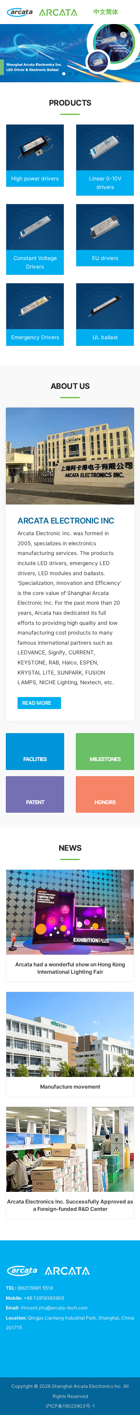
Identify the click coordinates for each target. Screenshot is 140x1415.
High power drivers (35, 178)
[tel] (9, 1346)
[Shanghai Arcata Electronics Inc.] (42, 12)
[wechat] (44, 1346)
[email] (26, 1346)
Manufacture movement (70, 1087)
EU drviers (105, 258)
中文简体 (105, 12)
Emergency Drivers (35, 337)
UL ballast (105, 337)
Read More (37, 703)
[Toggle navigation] (131, 12)
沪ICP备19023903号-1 (70, 1406)
